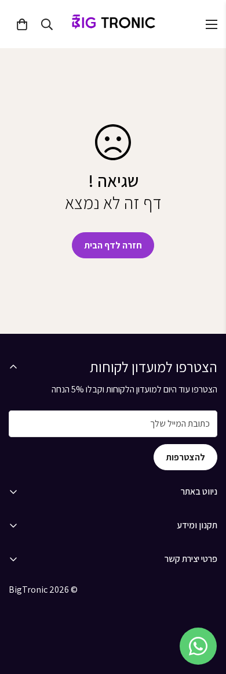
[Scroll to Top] (205, 612)
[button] (22, 24)
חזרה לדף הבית (113, 245)
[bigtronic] (113, 24)
